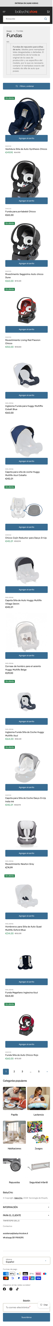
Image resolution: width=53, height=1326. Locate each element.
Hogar (9, 31)
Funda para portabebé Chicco (20, 210)
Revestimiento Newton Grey (19, 843)
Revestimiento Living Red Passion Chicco (22, 336)
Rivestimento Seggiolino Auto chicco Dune (24, 272)
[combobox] (25, 18)
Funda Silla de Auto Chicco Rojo (21, 1028)
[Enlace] (25, 3)
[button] (4, 11)
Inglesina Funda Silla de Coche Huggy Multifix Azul (24, 718)
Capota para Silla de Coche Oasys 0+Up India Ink (22, 782)
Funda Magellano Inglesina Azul (21, 968)
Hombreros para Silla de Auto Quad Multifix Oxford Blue (23, 906)
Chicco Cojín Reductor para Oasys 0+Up (22, 527)
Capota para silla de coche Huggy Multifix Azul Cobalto (22, 463)
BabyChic (18, 1198)
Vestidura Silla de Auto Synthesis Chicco (22, 148)
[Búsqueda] (44, 18)
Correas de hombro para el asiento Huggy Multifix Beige (23, 654)
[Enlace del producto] (25, 126)
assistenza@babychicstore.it (15, 1233)
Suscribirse (25, 1317)
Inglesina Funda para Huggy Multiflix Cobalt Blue (24, 400)
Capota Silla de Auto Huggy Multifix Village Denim (23, 591)
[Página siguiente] (25, 1053)
